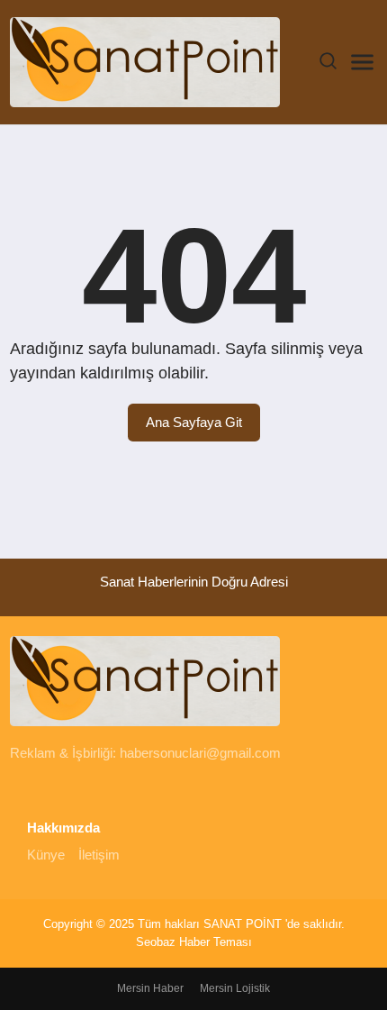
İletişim (99, 854)
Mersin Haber (150, 988)
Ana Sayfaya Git (194, 422)
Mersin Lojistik (235, 988)
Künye (46, 854)
